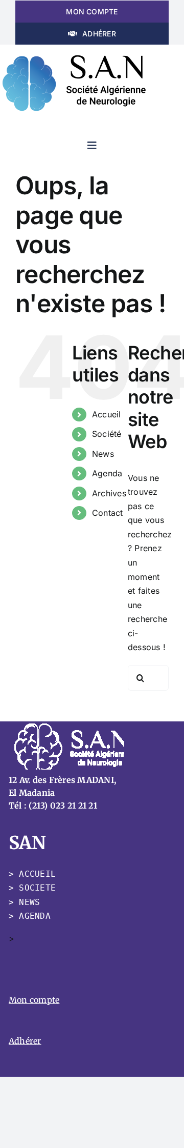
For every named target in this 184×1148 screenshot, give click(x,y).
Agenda (107, 473)
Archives (109, 493)
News (103, 454)
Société (107, 434)
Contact (107, 513)
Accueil (106, 414)
